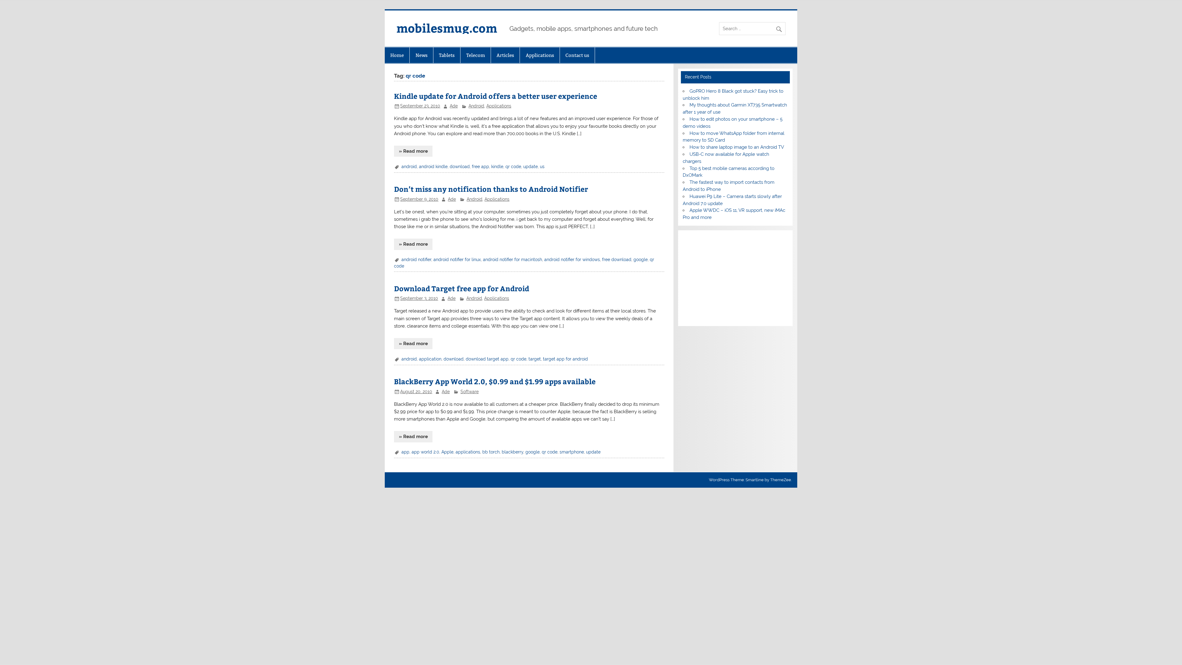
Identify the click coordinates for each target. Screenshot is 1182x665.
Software (469, 391)
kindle (497, 166)
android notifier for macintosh (512, 259)
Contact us (577, 55)
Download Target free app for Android (461, 288)
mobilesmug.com (446, 28)
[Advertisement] (735, 278)
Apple (447, 451)
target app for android (565, 359)
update (530, 166)
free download (616, 259)
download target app (487, 359)
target (535, 359)
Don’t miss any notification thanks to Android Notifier (491, 189)
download (460, 166)
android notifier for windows (572, 259)
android (409, 166)
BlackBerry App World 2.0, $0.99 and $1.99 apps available (495, 381)
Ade (454, 105)
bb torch (491, 451)
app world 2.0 (425, 451)
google (640, 259)
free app (480, 166)
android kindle (433, 166)
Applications (540, 55)
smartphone (572, 451)
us (542, 166)
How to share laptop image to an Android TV (737, 147)
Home (397, 55)
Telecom (475, 55)
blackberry (512, 451)
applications (468, 451)
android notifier (416, 259)
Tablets (447, 55)
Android (476, 105)
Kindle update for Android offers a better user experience (495, 96)
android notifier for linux (457, 259)
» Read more (413, 151)
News (422, 55)
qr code (513, 166)
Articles (505, 55)
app (405, 451)
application (430, 359)
